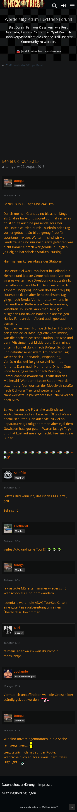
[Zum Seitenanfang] (72, 807)
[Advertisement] (38, 107)
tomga (10, 166)
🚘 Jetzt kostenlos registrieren (38, 51)
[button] (72, 5)
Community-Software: (39, 806)
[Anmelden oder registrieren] (63, 5)
